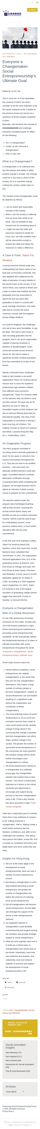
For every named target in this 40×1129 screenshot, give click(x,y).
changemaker (21, 1010)
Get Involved (11, 1060)
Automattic (26, 1125)
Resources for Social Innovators (20, 1064)
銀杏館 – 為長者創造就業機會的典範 (18, 1032)
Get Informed (30, 54)
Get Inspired (8, 57)
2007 (11, 1010)
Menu (33, 10)
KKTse (31, 1010)
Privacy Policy (8, 1111)
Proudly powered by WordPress (19, 1122)
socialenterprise (11, 1013)
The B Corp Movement (16, 1071)
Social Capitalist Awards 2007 (18, 1024)
